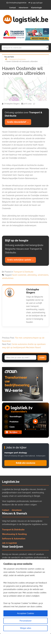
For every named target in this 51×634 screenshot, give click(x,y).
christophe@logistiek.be (17, 3)
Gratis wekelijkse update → (20, 260)
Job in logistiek (9, 543)
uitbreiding (32, 275)
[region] (25, 596)
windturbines (7, 278)
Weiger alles (25, 628)
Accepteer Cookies (25, 613)
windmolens (43, 275)
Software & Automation (13, 538)
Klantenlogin (36, 8)
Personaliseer (26, 621)
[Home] (6, 59)
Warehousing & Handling (14, 534)
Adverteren (23, 8)
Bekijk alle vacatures (25, 463)
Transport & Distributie (23, 272)
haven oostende (19, 275)
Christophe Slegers (32, 291)
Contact (12, 8)
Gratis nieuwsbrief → (18, 122)
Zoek (42, 357)
